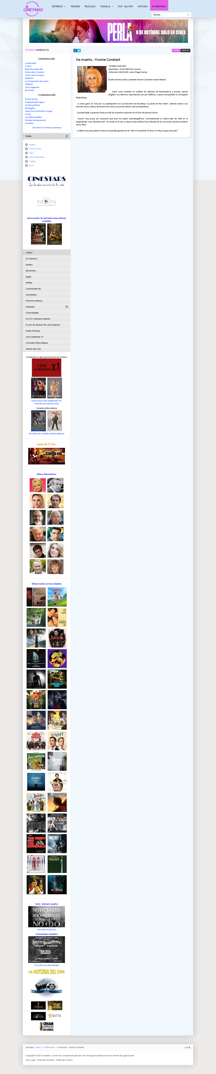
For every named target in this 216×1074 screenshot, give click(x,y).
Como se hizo (35, 148)
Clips (31, 153)
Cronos (28, 66)
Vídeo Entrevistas (37, 157)
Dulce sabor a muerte (34, 72)
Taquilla (105, 6)
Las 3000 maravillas (33, 117)
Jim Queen (29, 90)
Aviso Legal (30, 1060)
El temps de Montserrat (35, 120)
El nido (28, 114)
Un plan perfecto (32, 105)
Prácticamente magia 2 (35, 102)
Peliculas (90, 6)
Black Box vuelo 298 (33, 69)
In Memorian (159, 6)
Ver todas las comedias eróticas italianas (46, 433)
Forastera (29, 123)
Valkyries (29, 84)
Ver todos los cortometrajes (46, 965)
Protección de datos (46, 1060)
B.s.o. (31, 165)
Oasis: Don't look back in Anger (38, 111)
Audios (32, 144)
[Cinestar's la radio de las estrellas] (47, 181)
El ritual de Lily (31, 99)
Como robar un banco (34, 75)
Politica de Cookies (64, 1060)
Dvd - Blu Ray (125, 6)
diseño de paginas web (123, 1055)
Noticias (142, 6)
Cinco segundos (32, 87)
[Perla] (108, 31)
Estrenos (57, 6)
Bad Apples (30, 108)
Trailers (75, 6)
